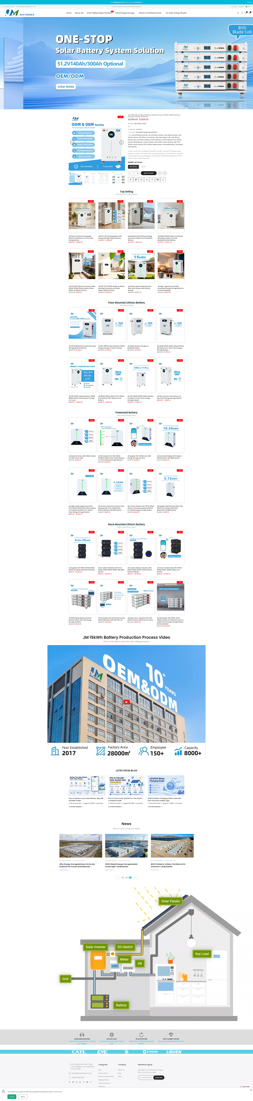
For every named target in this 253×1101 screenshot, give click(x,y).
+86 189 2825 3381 (8, 6)
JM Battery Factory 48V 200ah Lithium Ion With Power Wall (82, 457)
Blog (119, 1073)
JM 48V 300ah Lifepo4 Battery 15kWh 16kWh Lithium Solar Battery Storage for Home (82, 398)
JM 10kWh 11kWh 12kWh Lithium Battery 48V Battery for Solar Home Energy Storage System (170, 348)
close (4, 2)
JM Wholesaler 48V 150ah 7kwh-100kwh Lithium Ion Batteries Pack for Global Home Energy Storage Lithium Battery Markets (170, 621)
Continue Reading (75, 807)
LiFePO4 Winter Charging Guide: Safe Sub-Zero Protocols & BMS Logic (164, 799)
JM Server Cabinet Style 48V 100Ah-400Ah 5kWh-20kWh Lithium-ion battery (169, 570)
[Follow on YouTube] (157, 179)
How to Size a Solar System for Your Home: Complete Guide (125, 799)
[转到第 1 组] (122, 878)
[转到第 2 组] (126, 878)
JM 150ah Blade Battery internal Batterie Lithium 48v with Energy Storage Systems (80, 620)
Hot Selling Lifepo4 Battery (100, 13)
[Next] (122, 142)
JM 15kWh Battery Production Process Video (126, 637)
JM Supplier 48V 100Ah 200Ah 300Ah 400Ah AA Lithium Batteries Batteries (82, 569)
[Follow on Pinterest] (152, 179)
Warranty (101, 1087)
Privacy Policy (58, 1092)
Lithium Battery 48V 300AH (153, 142)
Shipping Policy (103, 1080)
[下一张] (135, 877)
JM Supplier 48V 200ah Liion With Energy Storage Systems (139, 457)
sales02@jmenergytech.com (26, 6)
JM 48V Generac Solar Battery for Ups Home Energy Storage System (169, 397)
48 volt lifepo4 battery (140, 135)
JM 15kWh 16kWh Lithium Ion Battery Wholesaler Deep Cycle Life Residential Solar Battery (170, 238)
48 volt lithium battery (156, 135)
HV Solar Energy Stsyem (176, 13)
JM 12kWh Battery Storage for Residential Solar (138, 347)
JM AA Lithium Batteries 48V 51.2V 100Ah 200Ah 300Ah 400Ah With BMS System (111, 570)
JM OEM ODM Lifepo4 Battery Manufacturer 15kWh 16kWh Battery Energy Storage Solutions (154, 116)
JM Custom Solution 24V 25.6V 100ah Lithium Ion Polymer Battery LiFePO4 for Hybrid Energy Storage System (140, 508)
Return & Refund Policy (106, 1076)
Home (68, 13)
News (120, 1076)
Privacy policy (103, 1073)
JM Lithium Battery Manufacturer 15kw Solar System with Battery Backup (139, 288)
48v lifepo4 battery (171, 135)
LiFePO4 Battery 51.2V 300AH (171, 140)
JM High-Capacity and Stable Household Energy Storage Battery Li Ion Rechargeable (171, 288)
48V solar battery (161, 137)
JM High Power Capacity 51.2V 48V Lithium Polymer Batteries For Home (140, 619)
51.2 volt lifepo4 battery (142, 140)
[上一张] (117, 877)
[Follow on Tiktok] (163, 179)
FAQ (99, 1070)
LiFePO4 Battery (156, 140)
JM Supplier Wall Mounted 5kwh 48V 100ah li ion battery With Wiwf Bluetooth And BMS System (170, 508)
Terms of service (104, 1083)
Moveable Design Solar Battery (146, 132)
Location (234, 6)
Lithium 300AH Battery (135, 142)
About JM (79, 13)
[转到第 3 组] (130, 878)
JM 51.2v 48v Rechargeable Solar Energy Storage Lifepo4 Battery (110, 237)
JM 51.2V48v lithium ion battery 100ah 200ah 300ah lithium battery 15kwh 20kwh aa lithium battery (82, 288)
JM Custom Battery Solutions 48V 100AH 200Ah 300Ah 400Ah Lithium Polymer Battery (139, 570)
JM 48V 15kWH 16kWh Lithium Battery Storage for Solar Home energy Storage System (140, 398)
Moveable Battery (169, 144)
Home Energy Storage (124, 13)
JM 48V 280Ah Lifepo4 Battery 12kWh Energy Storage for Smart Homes (111, 347)
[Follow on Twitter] (135, 179)
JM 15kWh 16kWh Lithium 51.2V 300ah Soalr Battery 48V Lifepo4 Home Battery (111, 398)
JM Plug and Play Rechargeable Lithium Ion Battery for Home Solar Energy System (81, 238)
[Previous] (72, 142)
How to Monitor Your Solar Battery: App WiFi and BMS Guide (86, 799)
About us (121, 1070)
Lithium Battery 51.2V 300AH (142, 144)
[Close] (251, 1090)
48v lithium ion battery (147, 137)
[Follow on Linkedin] (146, 179)
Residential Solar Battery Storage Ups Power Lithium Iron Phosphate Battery (140, 238)
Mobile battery (157, 144)
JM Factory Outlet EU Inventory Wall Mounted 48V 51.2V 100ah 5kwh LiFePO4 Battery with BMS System (111, 508)
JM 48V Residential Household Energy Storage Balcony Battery (82, 347)
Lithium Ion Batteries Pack (150, 13)
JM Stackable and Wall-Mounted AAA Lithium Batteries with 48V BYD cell (111, 619)
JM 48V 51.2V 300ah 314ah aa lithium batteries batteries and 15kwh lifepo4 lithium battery (111, 288)
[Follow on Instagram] (141, 179)
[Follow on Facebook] (130, 179)
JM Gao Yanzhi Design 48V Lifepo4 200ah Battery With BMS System (169, 457)
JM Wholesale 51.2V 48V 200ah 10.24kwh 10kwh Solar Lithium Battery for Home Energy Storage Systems (111, 458)
